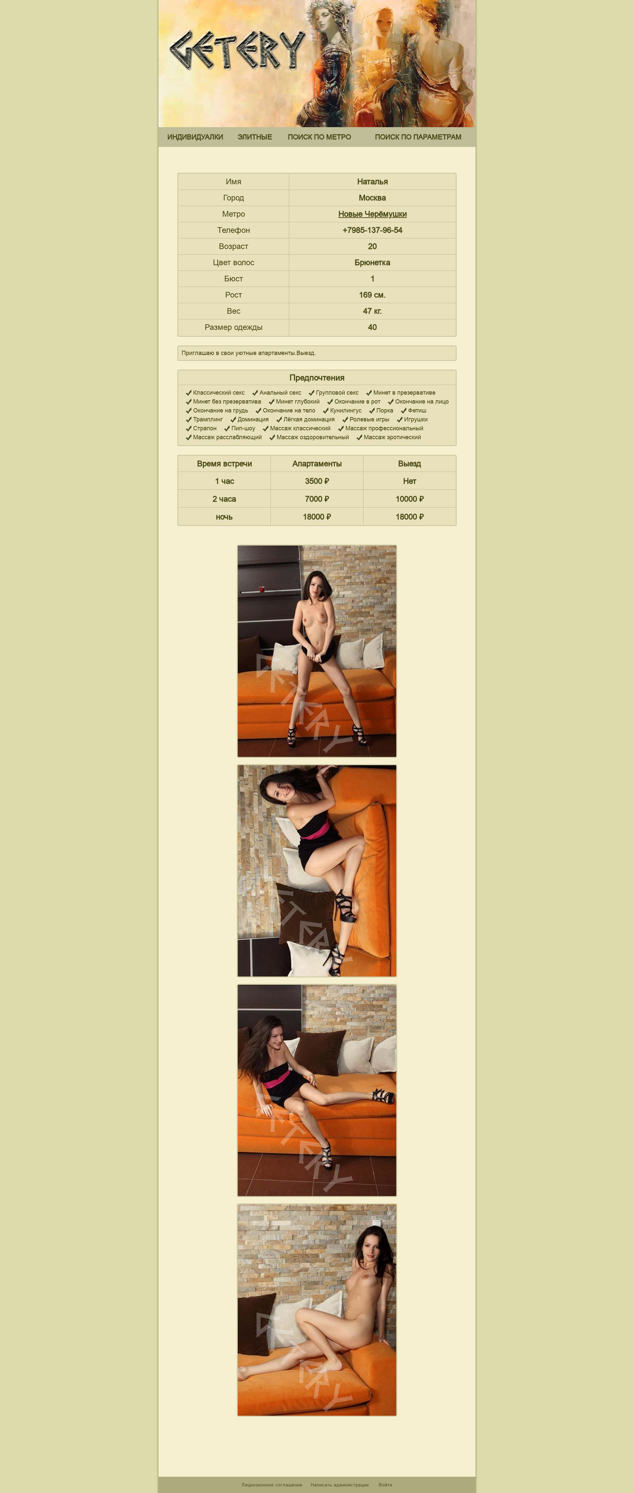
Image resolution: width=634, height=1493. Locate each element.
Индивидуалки (195, 137)
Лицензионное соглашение (272, 1484)
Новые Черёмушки (372, 213)
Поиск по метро (319, 137)
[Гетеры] (239, 75)
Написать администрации (340, 1484)
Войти (385, 1484)
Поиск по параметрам (418, 137)
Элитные (255, 137)
